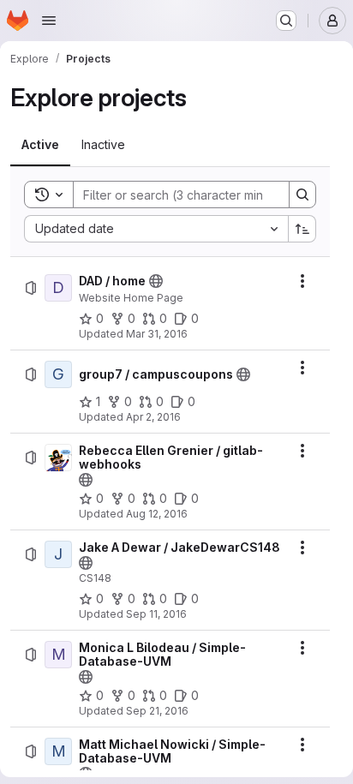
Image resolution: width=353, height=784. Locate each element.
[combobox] (156, 228)
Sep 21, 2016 (157, 710)
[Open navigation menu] (49, 20)
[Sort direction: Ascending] (302, 228)
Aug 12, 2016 (157, 513)
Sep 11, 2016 (156, 613)
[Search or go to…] (286, 20)
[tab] (40, 144)
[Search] (302, 194)
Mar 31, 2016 (157, 333)
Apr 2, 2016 (153, 416)
